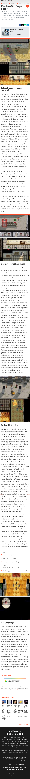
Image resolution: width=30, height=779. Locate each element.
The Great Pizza (10, 769)
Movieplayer (11, 767)
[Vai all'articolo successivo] (1, 492)
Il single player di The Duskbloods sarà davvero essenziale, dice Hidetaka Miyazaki (26, 711)
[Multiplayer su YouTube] (20, 734)
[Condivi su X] (22, 25)
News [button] (20, 3)
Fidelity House (23, 767)
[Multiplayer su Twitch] (17, 734)
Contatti (15, 758)
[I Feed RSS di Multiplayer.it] (22, 734)
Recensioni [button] (13, 3)
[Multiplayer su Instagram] (12, 734)
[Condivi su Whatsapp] (25, 25)
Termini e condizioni (23, 757)
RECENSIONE (3, 22)
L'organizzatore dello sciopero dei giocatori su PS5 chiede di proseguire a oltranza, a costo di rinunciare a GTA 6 (4, 713)
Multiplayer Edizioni (18, 769)
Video (24, 3)
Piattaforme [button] (5, 3)
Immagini (19, 34)
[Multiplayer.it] (6, 0)
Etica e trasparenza (9, 758)
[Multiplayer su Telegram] (15, 734)
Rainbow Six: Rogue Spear (16, 30)
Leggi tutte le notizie (23, 724)
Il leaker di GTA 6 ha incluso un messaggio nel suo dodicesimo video (15, 709)
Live (28, 3)
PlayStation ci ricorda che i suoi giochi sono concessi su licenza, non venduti (9, 711)
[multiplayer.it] (15, 731)
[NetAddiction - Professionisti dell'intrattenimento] (18, 765)
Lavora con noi (21, 758)
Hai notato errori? (6, 675)
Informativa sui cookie (7, 757)
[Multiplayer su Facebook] (7, 734)
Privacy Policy (15, 757)
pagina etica (18, 689)
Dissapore (17, 767)
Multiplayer (5, 767)
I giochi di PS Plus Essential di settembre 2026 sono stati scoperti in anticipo (20, 711)
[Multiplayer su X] (10, 734)
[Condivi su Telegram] (28, 25)
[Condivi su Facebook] (20, 25)
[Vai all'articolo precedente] (28, 492)
